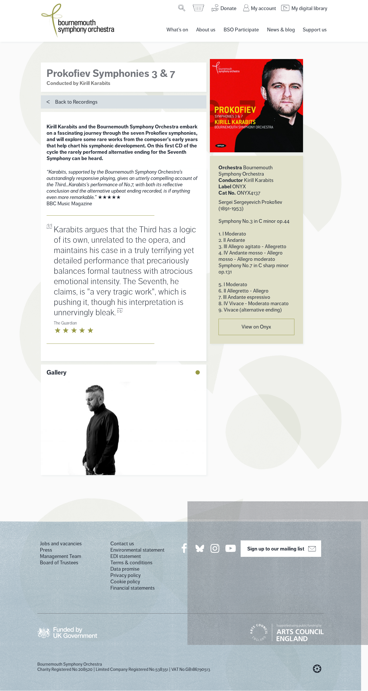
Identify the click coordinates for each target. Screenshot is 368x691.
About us (205, 30)
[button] (198, 372)
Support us (315, 30)
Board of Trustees (59, 562)
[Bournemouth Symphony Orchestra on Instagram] (215, 548)
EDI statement (125, 556)
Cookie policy (125, 581)
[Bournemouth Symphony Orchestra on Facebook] (184, 548)
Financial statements (132, 588)
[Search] (182, 8)
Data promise (124, 569)
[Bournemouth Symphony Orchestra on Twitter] (199, 548)
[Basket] (199, 8)
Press (46, 550)
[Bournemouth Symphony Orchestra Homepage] (78, 20)
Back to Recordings (76, 102)
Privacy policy (125, 575)
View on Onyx (256, 327)
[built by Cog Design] (317, 669)
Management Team (60, 556)
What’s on (177, 30)
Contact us (122, 543)
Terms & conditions (131, 562)
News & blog (281, 30)
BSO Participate (241, 30)
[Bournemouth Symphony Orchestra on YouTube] (231, 548)
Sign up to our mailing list (275, 549)
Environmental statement (137, 550)
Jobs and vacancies (61, 543)
